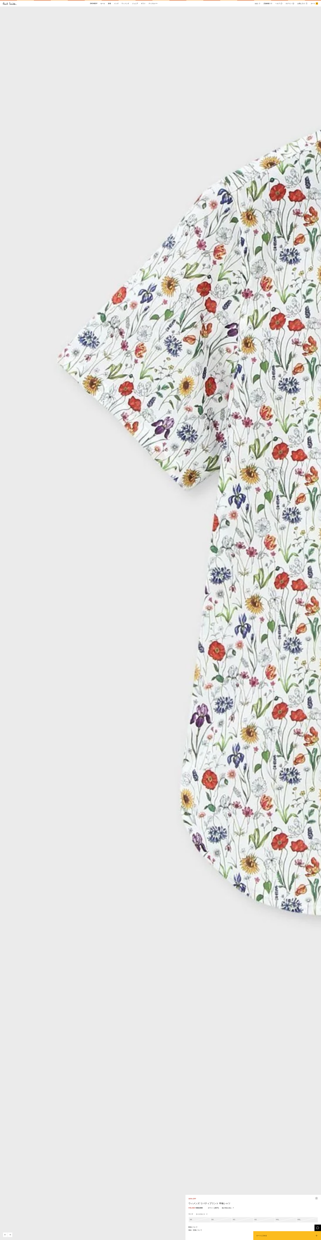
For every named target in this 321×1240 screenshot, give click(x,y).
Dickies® (93, 3)
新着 (109, 3)
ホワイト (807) (213, 1208)
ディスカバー (153, 3)
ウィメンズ (125, 3)
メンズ (116, 3)
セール (102, 3)
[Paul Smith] (10, 3)
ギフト (143, 3)
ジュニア (135, 3)
